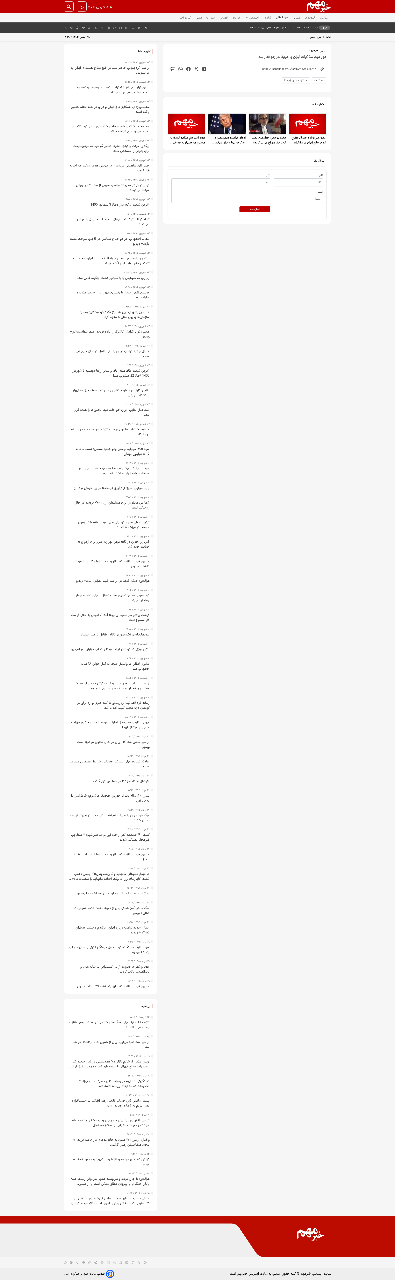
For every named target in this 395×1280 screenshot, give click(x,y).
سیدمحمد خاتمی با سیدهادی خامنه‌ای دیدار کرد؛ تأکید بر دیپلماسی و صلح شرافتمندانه (110, 129)
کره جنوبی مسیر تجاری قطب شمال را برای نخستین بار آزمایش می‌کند (113, 598)
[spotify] (102, 27)
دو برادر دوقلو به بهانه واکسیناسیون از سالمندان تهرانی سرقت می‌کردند (113, 188)
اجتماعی (254, 18)
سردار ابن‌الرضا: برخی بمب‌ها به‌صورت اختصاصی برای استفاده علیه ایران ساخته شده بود (114, 471)
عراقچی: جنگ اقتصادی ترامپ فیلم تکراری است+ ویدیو (113, 580)
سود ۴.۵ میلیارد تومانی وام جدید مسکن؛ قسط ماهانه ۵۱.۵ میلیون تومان (113, 451)
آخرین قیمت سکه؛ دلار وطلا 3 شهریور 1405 (120, 204)
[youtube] (126, 27)
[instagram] (108, 27)
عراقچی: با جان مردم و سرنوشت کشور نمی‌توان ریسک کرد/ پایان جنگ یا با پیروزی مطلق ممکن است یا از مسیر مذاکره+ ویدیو (110, 1181)
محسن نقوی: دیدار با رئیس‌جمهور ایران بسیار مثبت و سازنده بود (113, 295)
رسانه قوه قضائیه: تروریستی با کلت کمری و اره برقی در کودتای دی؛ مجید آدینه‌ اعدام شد (113, 705)
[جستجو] (69, 6)
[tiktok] (89, 27)
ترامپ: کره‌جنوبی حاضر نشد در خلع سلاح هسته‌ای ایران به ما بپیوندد (283, 28)
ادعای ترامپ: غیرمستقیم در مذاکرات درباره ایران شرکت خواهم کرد (229, 143)
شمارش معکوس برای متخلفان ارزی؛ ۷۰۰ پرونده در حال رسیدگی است (112, 505)
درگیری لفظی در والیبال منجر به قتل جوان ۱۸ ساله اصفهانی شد (115, 666)
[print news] (173, 68)
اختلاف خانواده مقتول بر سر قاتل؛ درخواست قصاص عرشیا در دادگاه (110, 432)
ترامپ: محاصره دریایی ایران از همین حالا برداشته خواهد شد (111, 1045)
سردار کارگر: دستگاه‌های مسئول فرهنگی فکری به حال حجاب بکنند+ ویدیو (109, 950)
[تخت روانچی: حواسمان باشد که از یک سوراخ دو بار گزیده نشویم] (267, 124)
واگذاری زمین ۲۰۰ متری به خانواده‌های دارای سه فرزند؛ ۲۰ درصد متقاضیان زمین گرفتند (111, 1142)
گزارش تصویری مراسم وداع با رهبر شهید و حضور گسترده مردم (111, 1162)
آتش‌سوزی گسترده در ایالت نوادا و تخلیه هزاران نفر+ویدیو (110, 649)
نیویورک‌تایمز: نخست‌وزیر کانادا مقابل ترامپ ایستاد (115, 634)
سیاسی (324, 18)
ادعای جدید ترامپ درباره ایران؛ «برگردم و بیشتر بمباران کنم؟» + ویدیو (113, 930)
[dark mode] (82, 6)
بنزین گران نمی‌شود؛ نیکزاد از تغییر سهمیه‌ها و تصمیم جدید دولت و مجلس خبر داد (113, 90)
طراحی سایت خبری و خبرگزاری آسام (84, 1274)
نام (321, 175)
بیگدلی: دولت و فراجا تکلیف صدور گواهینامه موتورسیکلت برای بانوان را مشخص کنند (111, 149)
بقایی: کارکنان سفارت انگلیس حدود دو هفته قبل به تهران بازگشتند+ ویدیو (111, 393)
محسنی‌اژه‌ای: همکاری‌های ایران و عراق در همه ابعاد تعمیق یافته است (110, 109)
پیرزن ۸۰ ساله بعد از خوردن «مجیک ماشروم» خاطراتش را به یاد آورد (110, 798)
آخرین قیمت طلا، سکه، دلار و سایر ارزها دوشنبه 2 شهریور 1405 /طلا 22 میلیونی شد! (111, 373)
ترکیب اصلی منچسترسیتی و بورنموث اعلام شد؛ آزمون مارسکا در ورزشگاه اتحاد (114, 525)
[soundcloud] (114, 1262)
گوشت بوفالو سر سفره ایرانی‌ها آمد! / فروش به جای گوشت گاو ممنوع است (110, 618)
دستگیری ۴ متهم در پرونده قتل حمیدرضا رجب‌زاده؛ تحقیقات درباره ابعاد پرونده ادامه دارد (114, 1084)
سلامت (210, 18)
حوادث (236, 18)
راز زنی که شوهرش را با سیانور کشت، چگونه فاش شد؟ (113, 278)
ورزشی (297, 18)
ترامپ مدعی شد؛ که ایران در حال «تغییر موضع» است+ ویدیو (112, 744)
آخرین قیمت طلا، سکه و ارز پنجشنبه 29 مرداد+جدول (113, 986)
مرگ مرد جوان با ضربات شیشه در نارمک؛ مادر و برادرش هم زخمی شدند (110, 818)
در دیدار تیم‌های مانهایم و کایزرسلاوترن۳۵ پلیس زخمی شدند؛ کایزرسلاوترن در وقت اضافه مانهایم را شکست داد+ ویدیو (111, 876)
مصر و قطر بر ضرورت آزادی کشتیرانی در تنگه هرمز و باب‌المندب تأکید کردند (115, 969)
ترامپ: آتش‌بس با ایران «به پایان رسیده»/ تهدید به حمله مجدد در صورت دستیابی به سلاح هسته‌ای (111, 1123)
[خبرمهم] (319, 6)
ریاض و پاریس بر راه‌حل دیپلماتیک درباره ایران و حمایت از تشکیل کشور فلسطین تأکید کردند (110, 261)
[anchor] (65, 27)
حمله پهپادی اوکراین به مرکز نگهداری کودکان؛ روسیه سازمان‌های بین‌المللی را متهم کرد (115, 315)
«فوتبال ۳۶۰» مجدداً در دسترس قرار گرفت (121, 781)
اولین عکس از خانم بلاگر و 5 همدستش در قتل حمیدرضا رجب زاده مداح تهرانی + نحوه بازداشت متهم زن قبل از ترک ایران (109, 1064)
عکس (198, 18)
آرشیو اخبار (185, 18)
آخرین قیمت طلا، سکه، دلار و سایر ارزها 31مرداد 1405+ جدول (112, 857)
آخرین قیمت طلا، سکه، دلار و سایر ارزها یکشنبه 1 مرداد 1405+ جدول (112, 564)
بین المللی (282, 17)
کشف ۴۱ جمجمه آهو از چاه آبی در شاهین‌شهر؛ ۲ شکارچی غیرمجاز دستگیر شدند (110, 837)
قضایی (224, 18)
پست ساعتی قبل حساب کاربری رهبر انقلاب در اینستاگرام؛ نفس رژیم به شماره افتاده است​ (111, 1103)
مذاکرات (319, 80)
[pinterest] (133, 27)
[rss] (83, 27)
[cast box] (77, 27)
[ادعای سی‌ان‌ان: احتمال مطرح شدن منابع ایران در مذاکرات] (307, 124)
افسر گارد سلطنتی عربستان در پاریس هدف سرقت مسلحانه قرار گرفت (110, 168)
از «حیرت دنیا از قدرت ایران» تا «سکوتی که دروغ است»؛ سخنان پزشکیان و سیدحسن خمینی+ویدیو (113, 686)
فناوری (268, 18)
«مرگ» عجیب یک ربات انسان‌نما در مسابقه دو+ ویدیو (113, 893)
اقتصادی (310, 18)
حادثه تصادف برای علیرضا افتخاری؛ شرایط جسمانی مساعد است (110, 764)
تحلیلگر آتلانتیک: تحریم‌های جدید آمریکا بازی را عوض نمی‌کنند (113, 222)
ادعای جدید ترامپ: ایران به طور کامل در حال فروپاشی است (113, 354)
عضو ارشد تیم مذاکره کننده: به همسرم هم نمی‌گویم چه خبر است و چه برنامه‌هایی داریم (187, 143)
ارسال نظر (255, 209)
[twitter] (196, 68)
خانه (328, 37)
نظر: (268, 175)
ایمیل (319, 192)
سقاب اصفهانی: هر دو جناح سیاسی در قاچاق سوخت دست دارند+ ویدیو (110, 241)
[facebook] (145, 27)
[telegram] (96, 27)
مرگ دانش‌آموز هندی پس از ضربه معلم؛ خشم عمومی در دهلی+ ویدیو (111, 911)
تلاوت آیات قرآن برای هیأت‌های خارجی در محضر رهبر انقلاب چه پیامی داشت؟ (109, 1025)
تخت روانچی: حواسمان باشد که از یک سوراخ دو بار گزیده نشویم (269, 143)
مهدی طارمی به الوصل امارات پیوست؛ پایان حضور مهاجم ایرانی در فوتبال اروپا (110, 725)
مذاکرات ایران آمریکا (295, 80)
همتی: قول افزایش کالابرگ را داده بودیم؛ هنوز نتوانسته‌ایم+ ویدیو (110, 334)
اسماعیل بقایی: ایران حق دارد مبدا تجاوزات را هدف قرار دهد (112, 412)
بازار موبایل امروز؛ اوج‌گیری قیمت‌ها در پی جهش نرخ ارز (112, 488)
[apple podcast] (71, 27)
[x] (139, 27)
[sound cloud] (114, 27)
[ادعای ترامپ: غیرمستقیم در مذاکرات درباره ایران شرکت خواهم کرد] (226, 124)
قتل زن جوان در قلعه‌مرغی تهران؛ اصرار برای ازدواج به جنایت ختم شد (113, 544)
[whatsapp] (180, 68)
